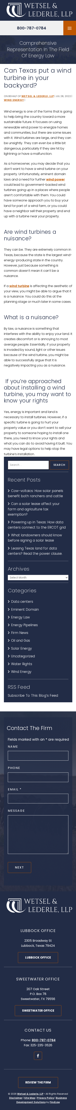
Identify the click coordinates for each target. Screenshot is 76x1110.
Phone (14, 768)
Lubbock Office (38, 957)
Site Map (29, 1098)
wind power (55, 179)
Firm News (19, 632)
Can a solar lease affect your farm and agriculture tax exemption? (34, 509)
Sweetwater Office (38, 1011)
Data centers (22, 601)
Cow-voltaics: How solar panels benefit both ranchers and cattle (35, 493)
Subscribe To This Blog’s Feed (33, 695)
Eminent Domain (25, 609)
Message (16, 810)
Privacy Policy (45, 1098)
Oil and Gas (20, 640)
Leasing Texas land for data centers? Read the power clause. (35, 551)
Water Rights (21, 664)
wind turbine (19, 286)
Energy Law (20, 617)
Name (13, 746)
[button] (69, 28)
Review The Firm (38, 1082)
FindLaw (55, 1102)
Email (14, 789)
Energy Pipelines (24, 625)
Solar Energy (21, 648)
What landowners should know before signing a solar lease (35, 538)
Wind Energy (14, 100)
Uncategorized (23, 656)
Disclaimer (15, 1098)
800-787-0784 (31, 28)
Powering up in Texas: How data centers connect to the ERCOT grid (37, 525)
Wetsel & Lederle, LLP (37, 96)
